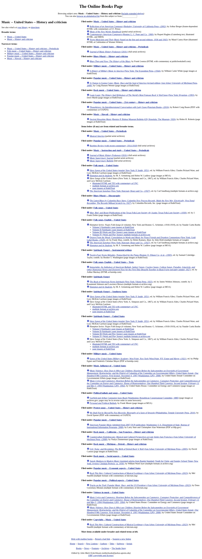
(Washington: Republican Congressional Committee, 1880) (134, 398)
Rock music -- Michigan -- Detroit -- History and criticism (119, 444)
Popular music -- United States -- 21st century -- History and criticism (125, 102)
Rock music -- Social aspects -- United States (113, 456)
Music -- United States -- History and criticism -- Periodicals (33, 48)
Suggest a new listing (122, 539)
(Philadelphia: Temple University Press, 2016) (142, 413)
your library (22, 27)
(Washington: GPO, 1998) (142, 373)
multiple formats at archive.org (105, 186)
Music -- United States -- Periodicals (110, 131)
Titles (112, 544)
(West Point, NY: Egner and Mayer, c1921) (138, 358)
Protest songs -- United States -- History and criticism (117, 408)
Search (81, 544)
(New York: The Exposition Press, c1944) (125, 71)
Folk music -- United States (105, 165)
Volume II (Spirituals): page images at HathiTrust (113, 230)
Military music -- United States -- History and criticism (30, 53)
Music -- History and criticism (20, 39)
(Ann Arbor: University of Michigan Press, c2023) (139, 473)
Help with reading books (82, 539)
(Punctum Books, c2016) (129, 107)
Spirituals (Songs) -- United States (109, 316)
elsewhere (35, 27)
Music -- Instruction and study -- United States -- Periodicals (121, 150)
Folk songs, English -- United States (109, 220)
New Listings (92, 544)
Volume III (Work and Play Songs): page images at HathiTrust (119, 232)
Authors (103, 544)
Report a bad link (102, 539)
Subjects (120, 544)
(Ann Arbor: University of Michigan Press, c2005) (139, 449)
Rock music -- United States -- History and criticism (117, 90)
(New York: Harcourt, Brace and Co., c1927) (120, 191)
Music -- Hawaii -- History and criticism (24, 58)
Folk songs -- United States (105, 208)
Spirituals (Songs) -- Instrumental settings (112, 250)
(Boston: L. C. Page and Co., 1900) (121, 34)
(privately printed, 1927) (141, 268)
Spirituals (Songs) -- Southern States (110, 291)
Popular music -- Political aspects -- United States (116, 480)
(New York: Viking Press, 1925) (121, 282)
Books (79, 548)
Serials (129, 544)
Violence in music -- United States (108, 492)
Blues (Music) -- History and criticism (110, 56)
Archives (105, 548)
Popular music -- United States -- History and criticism (30, 56)
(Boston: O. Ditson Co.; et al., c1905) (131, 255)
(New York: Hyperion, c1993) (142, 95)
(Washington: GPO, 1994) (143, 383)
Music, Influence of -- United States (109, 366)
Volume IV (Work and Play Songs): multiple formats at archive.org (121, 235)
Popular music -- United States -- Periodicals (113, 141)
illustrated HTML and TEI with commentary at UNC (115, 183)
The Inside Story (119, 548)
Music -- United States (16, 37)
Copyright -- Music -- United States (109, 519)
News (86, 548)
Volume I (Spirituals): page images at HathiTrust (113, 227)
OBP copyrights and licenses (100, 555)
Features (95, 548)
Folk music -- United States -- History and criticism (29, 51)
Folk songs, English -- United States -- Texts (113, 262)
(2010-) (109, 52)
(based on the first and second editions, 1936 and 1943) (129, 39)
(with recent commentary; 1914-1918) (113, 146)
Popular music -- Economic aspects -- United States (117, 468)
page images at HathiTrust (103, 188)
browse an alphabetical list (88, 16)
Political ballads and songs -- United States (113, 393)
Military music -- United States (107, 354)
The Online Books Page (101, 6)
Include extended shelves (132, 13)
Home (72, 544)
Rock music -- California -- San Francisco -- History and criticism (123, 432)
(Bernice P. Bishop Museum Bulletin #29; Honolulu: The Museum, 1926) (133, 119)
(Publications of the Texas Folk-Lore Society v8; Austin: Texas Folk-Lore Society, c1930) (138, 213)
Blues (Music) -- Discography (106, 196)
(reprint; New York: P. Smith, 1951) (119, 170)
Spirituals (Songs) (101, 277)
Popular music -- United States (107, 420)
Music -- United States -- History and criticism (114, 21)
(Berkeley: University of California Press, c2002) (128, 26)
